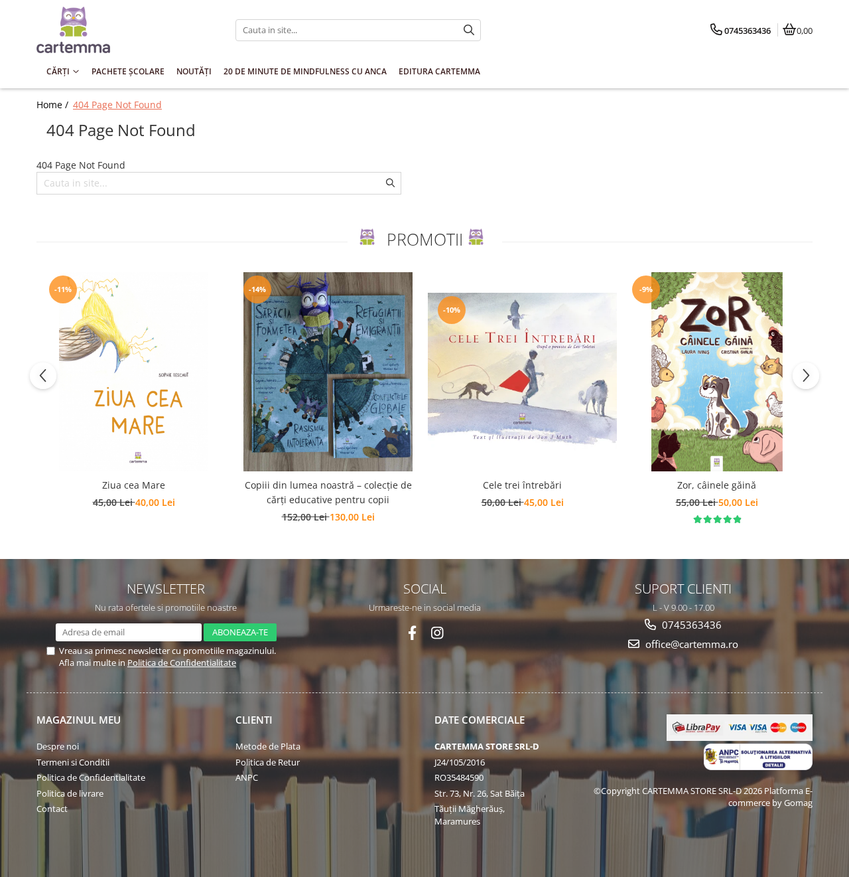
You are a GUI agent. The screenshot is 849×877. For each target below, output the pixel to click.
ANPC (246, 777)
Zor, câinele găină (716, 485)
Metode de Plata (267, 746)
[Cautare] (469, 30)
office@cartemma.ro (690, 644)
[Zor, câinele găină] (716, 371)
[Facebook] (412, 633)
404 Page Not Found (117, 104)
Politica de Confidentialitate (181, 663)
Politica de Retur (267, 762)
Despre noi (57, 746)
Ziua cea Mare (133, 485)
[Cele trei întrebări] (522, 372)
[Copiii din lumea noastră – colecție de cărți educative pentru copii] (328, 371)
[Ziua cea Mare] (133, 371)
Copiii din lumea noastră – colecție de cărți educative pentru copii (328, 492)
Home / (53, 104)
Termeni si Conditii (72, 762)
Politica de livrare (69, 793)
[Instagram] (437, 633)
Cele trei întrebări (522, 485)
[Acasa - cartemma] (119, 30)
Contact (52, 809)
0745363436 (690, 624)
